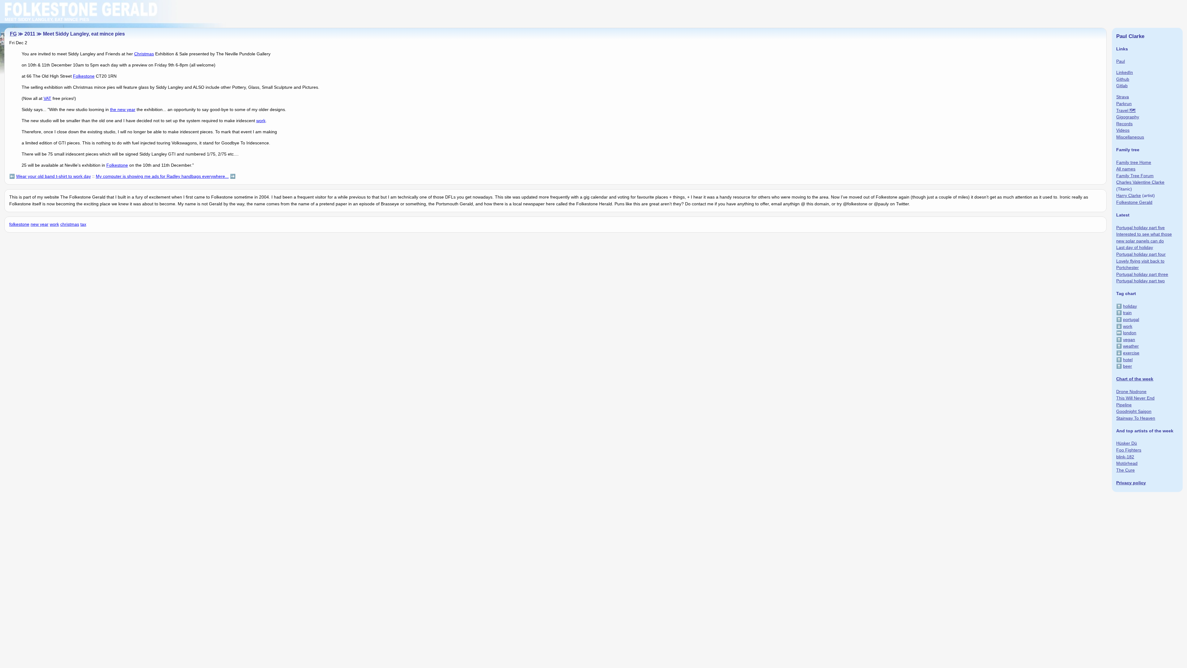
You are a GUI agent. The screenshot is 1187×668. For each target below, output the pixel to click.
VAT (47, 98)
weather (1131, 346)
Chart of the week (1134, 378)
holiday (1130, 306)
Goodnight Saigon (1133, 411)
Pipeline (1124, 404)
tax (83, 224)
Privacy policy (1131, 482)
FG (13, 33)
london (1129, 332)
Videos (1123, 130)
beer (1127, 366)
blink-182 (1125, 456)
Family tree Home (1133, 162)
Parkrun (1124, 103)
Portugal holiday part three (1142, 274)
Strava (1122, 96)
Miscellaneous (1130, 137)
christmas (69, 224)
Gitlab (1122, 85)
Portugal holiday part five (1140, 227)
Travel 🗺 (1126, 110)
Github (1122, 79)
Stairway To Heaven (1135, 418)
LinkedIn (1124, 72)
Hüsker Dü (1126, 443)
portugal (1131, 319)
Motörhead (1127, 463)
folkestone (19, 224)
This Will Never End (1135, 398)
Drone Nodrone (1131, 391)
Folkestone (84, 76)
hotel (1128, 359)
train (1127, 312)
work (261, 120)
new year (40, 224)
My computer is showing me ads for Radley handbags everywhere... (162, 176)
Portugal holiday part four (1141, 254)
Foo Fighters (1128, 449)
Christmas (144, 53)
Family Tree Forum (1135, 175)
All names (1125, 168)
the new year (122, 109)
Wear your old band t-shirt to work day (53, 176)
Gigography (1127, 116)
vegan (1129, 339)
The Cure (1125, 470)
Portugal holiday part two (1140, 280)
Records (1124, 123)
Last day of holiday (1134, 247)
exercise (1131, 352)
